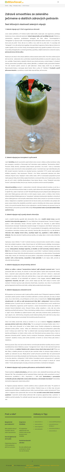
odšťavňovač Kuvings (45, 465)
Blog (11, 5)
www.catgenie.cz (39, 426)
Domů (6, 5)
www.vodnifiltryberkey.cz (55, 422)
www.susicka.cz (39, 424)
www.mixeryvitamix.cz (54, 428)
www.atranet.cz (39, 422)
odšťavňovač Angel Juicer (34, 467)
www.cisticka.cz (53, 431)
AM (12, 465)
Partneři (31, 465)
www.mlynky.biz (39, 429)
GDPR (27, 465)
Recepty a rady (17, 5)
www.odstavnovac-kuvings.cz (54, 425)
